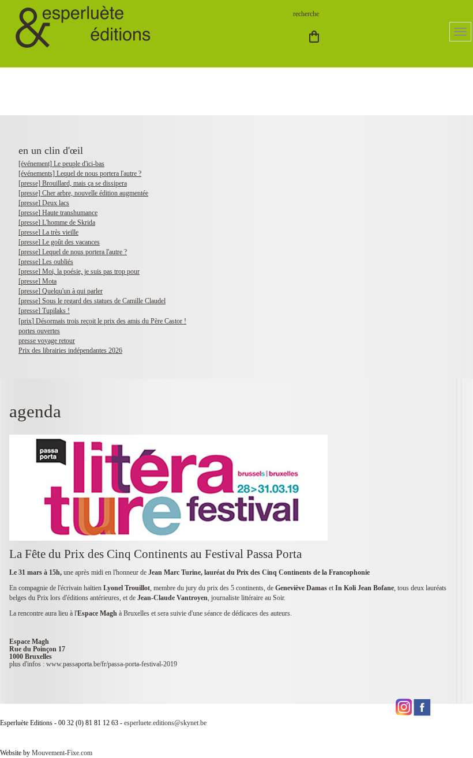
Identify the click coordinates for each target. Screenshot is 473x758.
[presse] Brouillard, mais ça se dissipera (72, 183)
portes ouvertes (39, 331)
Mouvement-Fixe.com (62, 753)
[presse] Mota (37, 281)
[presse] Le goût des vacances (59, 242)
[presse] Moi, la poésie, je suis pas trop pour (79, 271)
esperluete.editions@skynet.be (165, 723)
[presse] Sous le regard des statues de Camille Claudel (92, 301)
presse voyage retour (46, 341)
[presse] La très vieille (48, 232)
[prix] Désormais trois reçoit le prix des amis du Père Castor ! (102, 321)
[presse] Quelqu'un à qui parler (60, 291)
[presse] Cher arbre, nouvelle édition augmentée (83, 193)
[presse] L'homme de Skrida (56, 222)
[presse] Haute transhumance (57, 213)
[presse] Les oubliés (45, 262)
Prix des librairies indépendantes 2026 (70, 350)
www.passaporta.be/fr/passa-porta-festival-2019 (111, 664)
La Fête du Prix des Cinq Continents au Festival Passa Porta (155, 554)
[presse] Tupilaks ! (44, 311)
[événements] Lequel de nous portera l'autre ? (79, 173)
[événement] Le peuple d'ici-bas (61, 164)
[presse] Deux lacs (43, 203)
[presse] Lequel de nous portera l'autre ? (72, 252)
